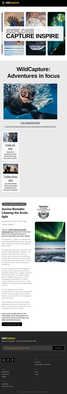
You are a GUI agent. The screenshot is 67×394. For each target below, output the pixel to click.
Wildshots (4, 376)
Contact (37, 374)
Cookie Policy (5, 384)
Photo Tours (38, 362)
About (36, 371)
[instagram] (3, 360)
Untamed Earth (5, 371)
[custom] (12, 360)
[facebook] (8, 360)
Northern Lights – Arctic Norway (42, 364)
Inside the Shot (5, 374)
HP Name (3, 346)
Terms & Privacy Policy (7, 386)
